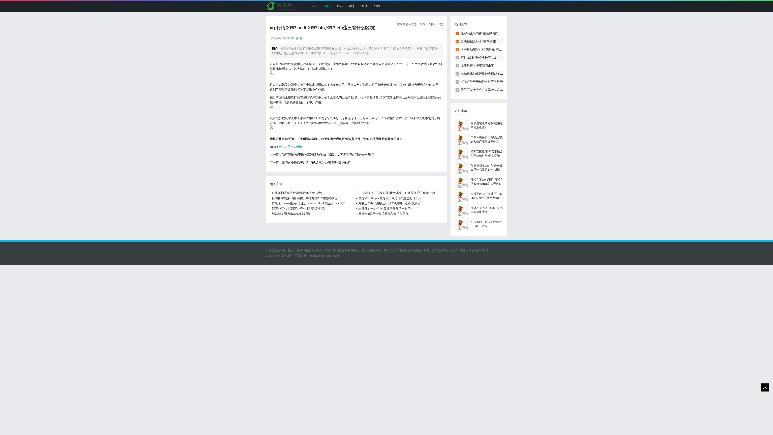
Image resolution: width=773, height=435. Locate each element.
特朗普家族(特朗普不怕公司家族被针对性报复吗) (304, 198)
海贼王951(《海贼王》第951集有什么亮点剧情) (389, 203)
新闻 (327, 6)
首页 (315, 6)
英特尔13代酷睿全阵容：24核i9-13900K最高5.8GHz (495, 57)
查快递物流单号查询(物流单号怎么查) (297, 193)
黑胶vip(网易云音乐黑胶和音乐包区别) (383, 213)
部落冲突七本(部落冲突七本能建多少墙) (298, 208)
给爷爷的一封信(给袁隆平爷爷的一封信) (385, 208)
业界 (377, 6)
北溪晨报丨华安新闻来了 (477, 65)
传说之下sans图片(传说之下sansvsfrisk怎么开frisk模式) (309, 203)
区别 (290, 146)
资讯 (340, 6)
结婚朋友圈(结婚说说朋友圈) (291, 213)
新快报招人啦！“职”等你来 (478, 41)
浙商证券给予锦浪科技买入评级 (482, 81)
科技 (365, 6)
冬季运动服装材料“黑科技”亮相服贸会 (486, 49)
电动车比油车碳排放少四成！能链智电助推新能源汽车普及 (500, 73)
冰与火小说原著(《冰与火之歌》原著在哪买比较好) (316, 162)
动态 (352, 6)
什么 (282, 146)
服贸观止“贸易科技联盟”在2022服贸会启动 (489, 33)
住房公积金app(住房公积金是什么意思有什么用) (390, 198)
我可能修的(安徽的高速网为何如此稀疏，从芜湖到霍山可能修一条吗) (328, 154)
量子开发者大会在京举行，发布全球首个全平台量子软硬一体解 (503, 89)
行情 (299, 146)
